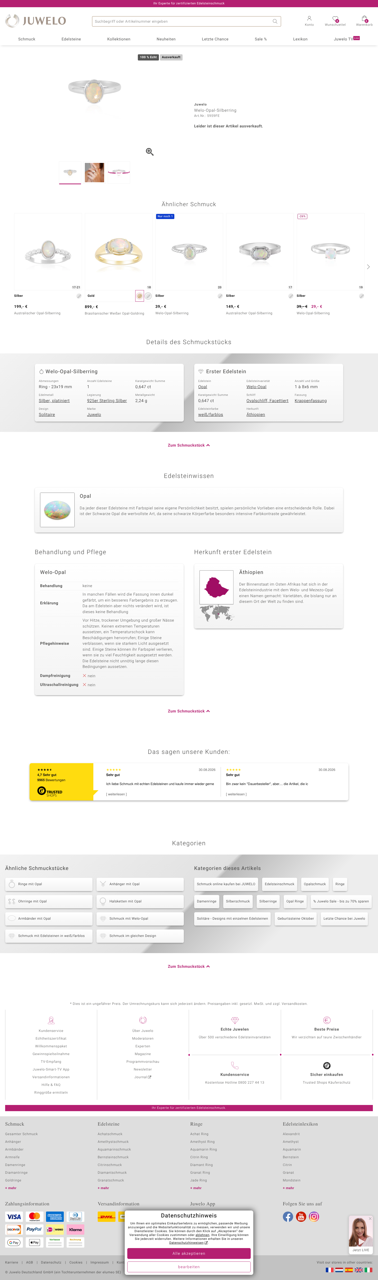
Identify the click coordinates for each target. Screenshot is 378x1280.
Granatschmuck (111, 1180)
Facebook (288, 1217)
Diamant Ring (201, 1165)
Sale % (261, 39)
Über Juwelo (142, 1031)
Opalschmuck (315, 884)
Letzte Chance (215, 39)
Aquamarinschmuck (114, 1149)
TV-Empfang (51, 1061)
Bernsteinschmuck (113, 1157)
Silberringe (268, 901)
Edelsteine (71, 39)
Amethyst (291, 1141)
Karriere (11, 1262)
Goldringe (13, 1180)
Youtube (301, 1217)
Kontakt (123, 1262)
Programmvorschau (143, 1061)
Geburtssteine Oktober (295, 918)
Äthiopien (256, 415)
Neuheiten (166, 39)
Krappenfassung (311, 401)
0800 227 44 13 (251, 1082)
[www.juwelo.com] (359, 1270)
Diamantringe (16, 1172)
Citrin (287, 1165)
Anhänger (13, 1141)
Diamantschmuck (112, 1172)
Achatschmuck (110, 1134)
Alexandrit (291, 1134)
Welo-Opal (257, 387)
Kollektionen (118, 39)
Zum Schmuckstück (186, 445)
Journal (140, 1077)
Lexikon (300, 39)
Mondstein (292, 1180)
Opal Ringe (295, 901)
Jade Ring (198, 1180)
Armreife (12, 1157)
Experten (143, 1046)
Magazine (143, 1054)
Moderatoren (143, 1038)
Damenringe (207, 901)
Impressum (100, 1262)
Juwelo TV (346, 39)
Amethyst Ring (202, 1141)
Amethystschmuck (113, 1141)
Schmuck (26, 39)
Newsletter (143, 1069)
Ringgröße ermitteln (51, 1092)
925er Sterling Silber (107, 401)
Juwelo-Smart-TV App (51, 1069)
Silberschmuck (238, 901)
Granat (288, 1172)
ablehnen (203, 1235)
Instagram (314, 1217)
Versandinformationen (51, 1077)
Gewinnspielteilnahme (51, 1054)
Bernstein (291, 1157)
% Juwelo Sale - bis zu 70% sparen (341, 901)
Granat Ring (200, 1172)
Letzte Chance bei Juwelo (344, 918)
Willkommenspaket (51, 1046)
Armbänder (14, 1149)
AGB (29, 1262)
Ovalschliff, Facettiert (268, 401)
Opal (202, 387)
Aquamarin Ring (203, 1149)
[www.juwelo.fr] (330, 1270)
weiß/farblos (210, 415)
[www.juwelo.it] (368, 1270)
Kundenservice (51, 1031)
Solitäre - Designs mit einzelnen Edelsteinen (232, 918)
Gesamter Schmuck (21, 1134)
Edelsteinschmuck (279, 884)
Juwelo (94, 415)
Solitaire (47, 415)
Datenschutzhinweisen (186, 1243)
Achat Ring (199, 1134)
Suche (276, 21)
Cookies (76, 1262)
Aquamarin (292, 1149)
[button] (309, 22)
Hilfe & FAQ (51, 1085)
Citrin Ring (199, 1157)
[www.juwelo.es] (349, 1270)
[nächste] (367, 266)
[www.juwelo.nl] (339, 1270)
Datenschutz (51, 1262)
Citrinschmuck (110, 1165)
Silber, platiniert (54, 401)
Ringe (340, 884)
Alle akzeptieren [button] (189, 1254)
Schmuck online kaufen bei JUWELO (226, 884)
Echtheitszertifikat (51, 1038)
